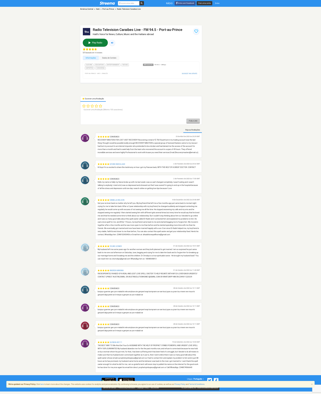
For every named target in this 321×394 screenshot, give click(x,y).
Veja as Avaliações (192, 130)
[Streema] (107, 3)
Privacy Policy (180, 384)
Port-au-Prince (108, 9)
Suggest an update (189, 73)
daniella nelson (117, 200)
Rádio (169, 3)
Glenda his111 (116, 342)
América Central (86, 9)
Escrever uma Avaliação (94, 99)
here (42, 384)
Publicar (193, 121)
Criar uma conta (204, 3)
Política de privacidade (126, 388)
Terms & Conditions (197, 384)
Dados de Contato (109, 58)
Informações (91, 58)
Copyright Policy (143, 388)
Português (198, 379)
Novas (125, 65)
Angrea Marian (117, 270)
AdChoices (155, 388)
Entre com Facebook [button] (186, 3)
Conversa (100, 68)
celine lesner (116, 246)
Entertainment (113, 65)
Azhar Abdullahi (117, 164)
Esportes (89, 68)
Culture (89, 65)
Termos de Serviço (110, 388)
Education (99, 65)
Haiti (98, 9)
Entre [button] (217, 3)
